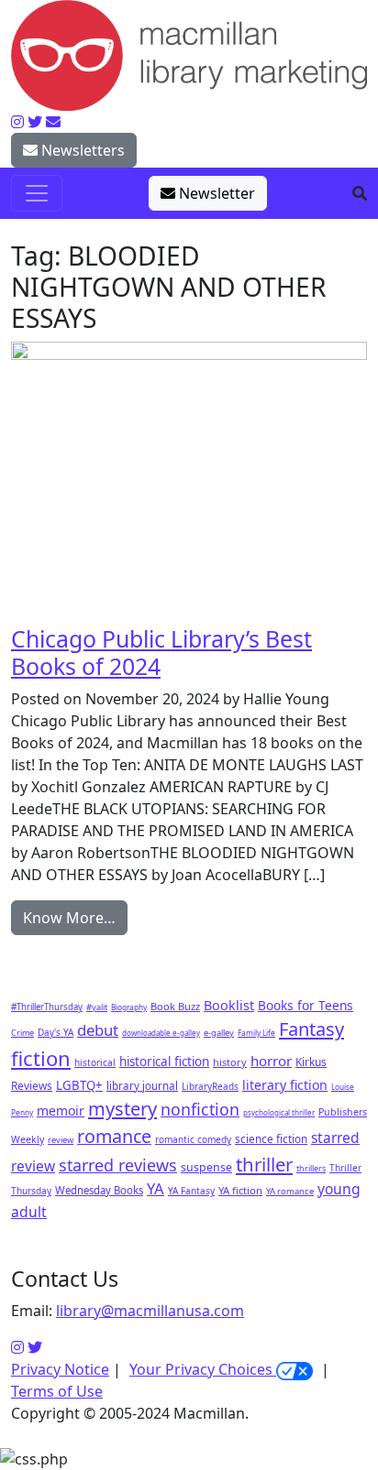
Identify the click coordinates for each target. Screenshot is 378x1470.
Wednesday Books (99, 1190)
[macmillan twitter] (35, 122)
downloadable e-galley (161, 1033)
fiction (41, 1058)
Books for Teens (305, 1005)
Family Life (256, 1033)
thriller (264, 1164)
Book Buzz (175, 1006)
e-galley (219, 1033)
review (60, 1140)
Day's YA (55, 1032)
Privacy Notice (60, 1369)
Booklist (229, 1005)
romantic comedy (193, 1139)
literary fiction (285, 1085)
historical (95, 1062)
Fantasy (311, 1029)
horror (271, 1060)
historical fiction (164, 1061)
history (230, 1062)
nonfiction (200, 1109)
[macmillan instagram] (17, 122)
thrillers (311, 1168)
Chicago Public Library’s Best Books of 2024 (161, 652)
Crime (22, 1033)
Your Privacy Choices (202, 1369)
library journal (142, 1086)
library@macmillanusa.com (150, 1311)
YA (155, 1188)
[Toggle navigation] (36, 193)
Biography (129, 1007)
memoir (60, 1110)
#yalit (96, 1007)
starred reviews (118, 1165)
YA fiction (240, 1190)
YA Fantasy (191, 1190)
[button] (359, 193)
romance (114, 1136)
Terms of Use (57, 1391)
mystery (122, 1108)
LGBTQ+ (79, 1085)
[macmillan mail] (53, 122)
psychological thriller (279, 1112)
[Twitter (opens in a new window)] (35, 1347)
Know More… (69, 918)
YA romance (290, 1191)
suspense (206, 1167)
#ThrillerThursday (47, 1007)
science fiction (271, 1138)
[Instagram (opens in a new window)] (17, 1347)
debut (97, 1029)
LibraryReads (210, 1086)
